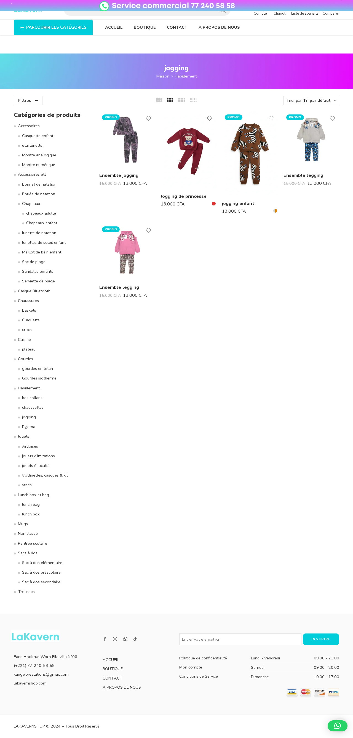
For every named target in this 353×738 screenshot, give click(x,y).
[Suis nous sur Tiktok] (135, 639)
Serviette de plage (38, 281)
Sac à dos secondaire (41, 582)
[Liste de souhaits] (148, 118)
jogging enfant (238, 203)
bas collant (32, 397)
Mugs (23, 523)
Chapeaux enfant (41, 223)
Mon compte (190, 667)
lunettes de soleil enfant (44, 242)
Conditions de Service (198, 676)
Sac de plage (34, 261)
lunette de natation (39, 233)
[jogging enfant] (250, 154)
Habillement (186, 76)
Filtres (24, 100)
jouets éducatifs (36, 465)
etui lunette (32, 145)
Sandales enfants (37, 271)
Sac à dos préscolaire (41, 572)
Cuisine (24, 339)
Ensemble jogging (118, 175)
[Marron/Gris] (275, 210)
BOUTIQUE (145, 27)
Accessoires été (32, 174)
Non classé (28, 533)
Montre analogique (39, 155)
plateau (29, 349)
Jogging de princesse (184, 196)
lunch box (31, 514)
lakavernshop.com (30, 683)
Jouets (23, 436)
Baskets (29, 310)
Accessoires (29, 126)
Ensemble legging (303, 175)
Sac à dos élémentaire (42, 562)
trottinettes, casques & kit (45, 475)
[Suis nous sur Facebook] (105, 639)
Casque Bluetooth (34, 291)
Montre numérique (38, 164)
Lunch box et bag (33, 495)
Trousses (26, 591)
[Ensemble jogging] (127, 140)
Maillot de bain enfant (41, 252)
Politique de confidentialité (203, 658)
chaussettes (33, 407)
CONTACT (177, 27)
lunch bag (31, 504)
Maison (162, 76)
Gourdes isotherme (39, 378)
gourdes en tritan (37, 368)
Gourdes (25, 359)
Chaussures (28, 300)
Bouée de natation (38, 194)
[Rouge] (213, 203)
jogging (29, 417)
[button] (337, 725)
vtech (27, 485)
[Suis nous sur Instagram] (115, 639)
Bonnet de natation (39, 184)
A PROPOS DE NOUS (219, 27)
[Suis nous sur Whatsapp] (125, 639)
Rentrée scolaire (32, 543)
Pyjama (28, 426)
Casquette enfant (37, 135)
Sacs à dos (28, 553)
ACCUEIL (114, 27)
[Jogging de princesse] (189, 150)
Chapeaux (31, 203)
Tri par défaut (317, 100)
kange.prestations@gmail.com (41, 674)
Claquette (31, 320)
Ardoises (30, 446)
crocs (27, 329)
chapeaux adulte (41, 213)
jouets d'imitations (38, 456)
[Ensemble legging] (311, 140)
